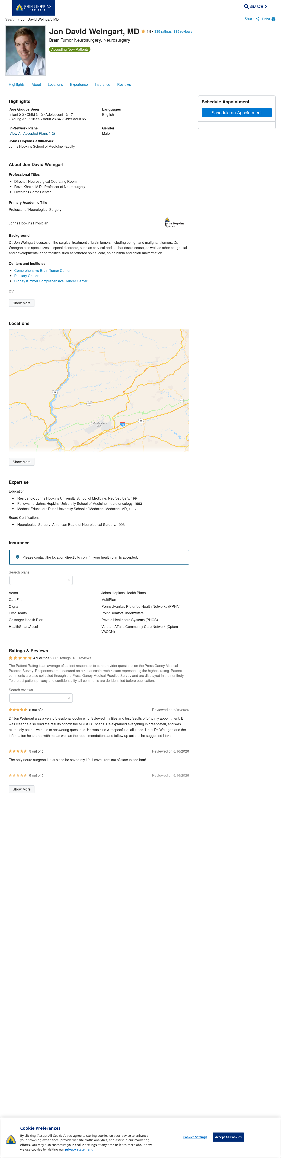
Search (10, 19)
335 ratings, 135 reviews (173, 31)
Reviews (124, 84)
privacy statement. (79, 1149)
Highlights (17, 84)
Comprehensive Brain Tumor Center (42, 270)
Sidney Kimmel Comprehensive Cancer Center (50, 280)
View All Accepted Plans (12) (32, 133)
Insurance (102, 84)
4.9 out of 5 (42, 658)
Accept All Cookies (228, 1137)
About (36, 84)
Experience (79, 84)
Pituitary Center (26, 275)
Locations (55, 84)
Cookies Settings (195, 1137)
